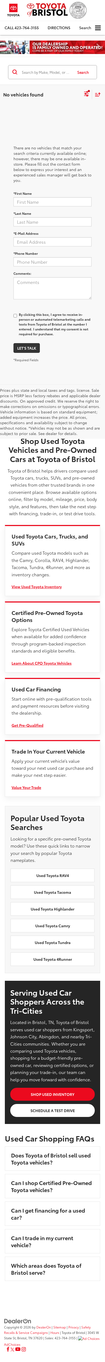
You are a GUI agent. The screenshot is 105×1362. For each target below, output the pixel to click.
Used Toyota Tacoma (52, 892)
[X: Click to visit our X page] (12, 1349)
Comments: (22, 273)
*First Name (22, 193)
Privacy (73, 1327)
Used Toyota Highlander (52, 909)
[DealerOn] (18, 1320)
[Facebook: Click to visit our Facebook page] (7, 1349)
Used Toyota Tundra (53, 942)
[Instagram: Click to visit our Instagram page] (24, 1349)
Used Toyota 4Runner (52, 959)
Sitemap (59, 1327)
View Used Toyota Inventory (37, 586)
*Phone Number (25, 253)
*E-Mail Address (25, 233)
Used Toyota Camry (52, 925)
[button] (21, 28)
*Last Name (22, 213)
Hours (54, 1332)
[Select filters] (86, 94)
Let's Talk (26, 348)
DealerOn (43, 1327)
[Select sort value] (96, 94)
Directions (59, 27)
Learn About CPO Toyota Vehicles (42, 663)
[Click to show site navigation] (98, 28)
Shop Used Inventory (52, 1094)
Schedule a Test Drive (52, 1110)
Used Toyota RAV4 (52, 875)
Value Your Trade (26, 787)
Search (83, 72)
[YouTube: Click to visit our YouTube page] (17, 1349)
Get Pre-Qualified (27, 725)
